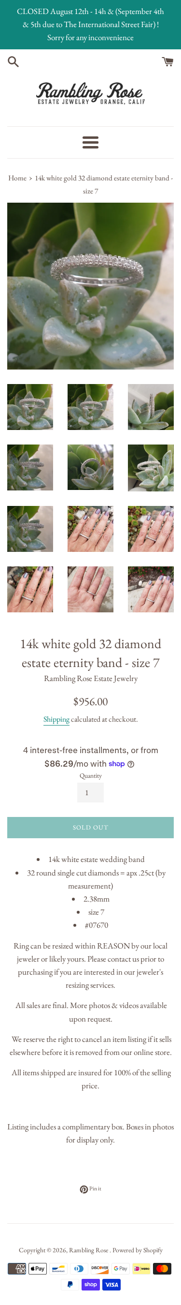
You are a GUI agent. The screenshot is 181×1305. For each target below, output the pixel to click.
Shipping (56, 719)
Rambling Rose (89, 1250)
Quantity (91, 775)
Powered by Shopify (137, 1250)
